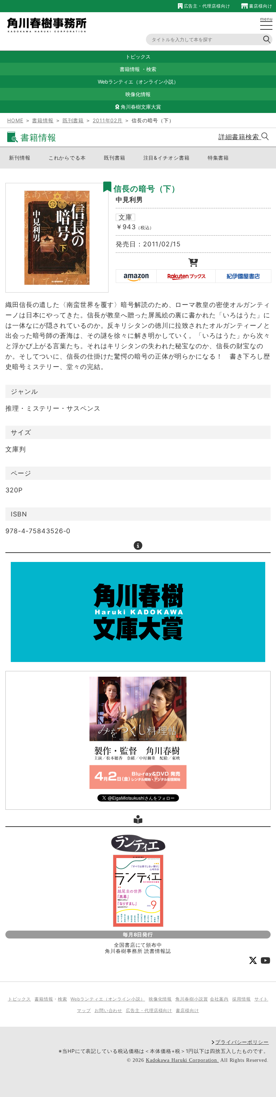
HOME (15, 120)
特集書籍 (218, 158)
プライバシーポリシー (242, 1042)
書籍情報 (130, 69)
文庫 (125, 217)
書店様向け (260, 6)
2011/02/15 (162, 244)
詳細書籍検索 (239, 137)
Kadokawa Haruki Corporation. (182, 1060)
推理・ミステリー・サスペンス (53, 408)
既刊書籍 (73, 120)
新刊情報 (20, 158)
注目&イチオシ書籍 (166, 158)
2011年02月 (108, 120)
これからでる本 (67, 158)
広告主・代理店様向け (206, 6)
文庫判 (15, 449)
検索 (151, 69)
